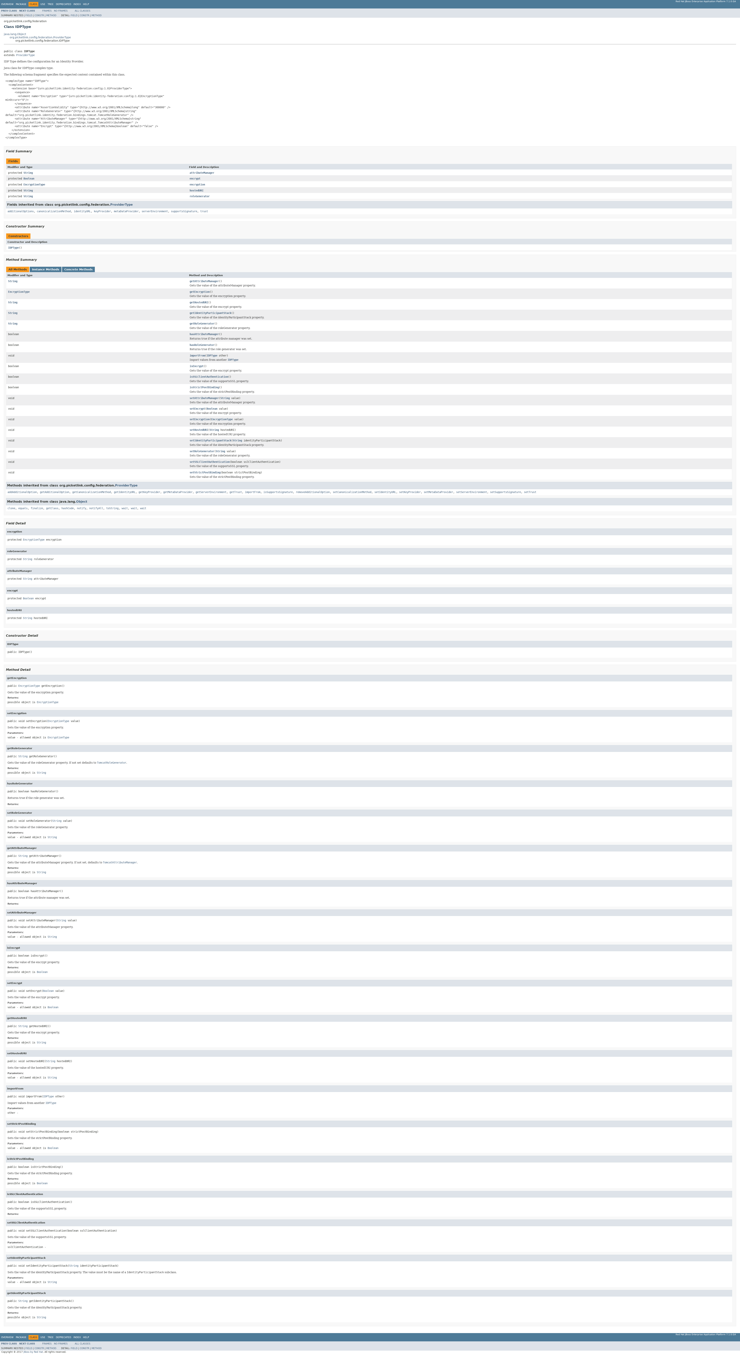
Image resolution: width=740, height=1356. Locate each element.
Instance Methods (45, 269)
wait (125, 508)
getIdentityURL (124, 492)
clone (11, 508)
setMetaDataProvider (438, 492)
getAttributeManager (204, 281)
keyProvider (102, 211)
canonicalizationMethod (54, 211)
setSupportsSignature (505, 492)
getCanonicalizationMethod (91, 492)
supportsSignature (184, 211)
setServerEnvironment (471, 492)
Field (28, 15)
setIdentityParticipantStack (210, 440)
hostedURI (197, 190)
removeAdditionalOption (313, 492)
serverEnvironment (155, 211)
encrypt (195, 178)
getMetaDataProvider (178, 492)
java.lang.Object (15, 34)
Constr (39, 15)
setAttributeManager (204, 398)
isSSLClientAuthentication (209, 376)
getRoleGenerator (202, 323)
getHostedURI (199, 302)
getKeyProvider (149, 492)
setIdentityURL (385, 492)
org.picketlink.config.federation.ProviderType (40, 37)
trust (204, 211)
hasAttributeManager (204, 334)
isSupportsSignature (278, 492)
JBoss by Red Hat (33, 1352)
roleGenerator (200, 196)
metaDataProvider (126, 211)
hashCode (67, 508)
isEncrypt (197, 366)
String (28, 172)
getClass (52, 508)
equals (23, 508)
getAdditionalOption (54, 492)
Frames (47, 10)
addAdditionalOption (22, 492)
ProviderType (25, 55)
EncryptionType (34, 184)
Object (81, 501)
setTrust (530, 492)
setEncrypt (197, 408)
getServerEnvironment (211, 492)
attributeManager (202, 172)
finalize (37, 508)
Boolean (29, 178)
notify (81, 508)
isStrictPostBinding (204, 387)
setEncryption (200, 419)
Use (42, 4)
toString (112, 508)
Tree (51, 4)
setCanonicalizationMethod (352, 492)
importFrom (197, 355)
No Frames (61, 10)
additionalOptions (21, 211)
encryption (197, 184)
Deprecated (63, 4)
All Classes (82, 10)
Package (21, 4)
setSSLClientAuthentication (210, 461)
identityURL (82, 211)
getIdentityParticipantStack (210, 312)
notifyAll (96, 508)
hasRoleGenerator (202, 344)
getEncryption (200, 291)
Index (77, 4)
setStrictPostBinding (205, 472)
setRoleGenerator (202, 451)
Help (86, 4)
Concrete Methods (78, 269)
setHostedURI (199, 429)
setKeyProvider (410, 492)
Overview (7, 4)
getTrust (236, 492)
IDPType (13, 247)
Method (51, 15)
